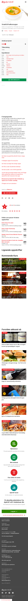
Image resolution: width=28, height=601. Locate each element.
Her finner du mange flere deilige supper (11, 163)
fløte (7, 74)
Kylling (5, 30)
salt (7, 69)
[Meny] (25, 2)
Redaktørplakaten (15, 533)
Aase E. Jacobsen (6, 520)
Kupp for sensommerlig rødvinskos (11, 381)
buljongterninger (10, 58)
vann (7, 57)
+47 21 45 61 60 (8, 557)
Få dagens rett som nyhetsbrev (9, 183)
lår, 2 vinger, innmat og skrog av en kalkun (15, 55)
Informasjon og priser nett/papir (9, 546)
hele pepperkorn (9, 71)
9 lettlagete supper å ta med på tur (10, 160)
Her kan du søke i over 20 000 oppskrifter (11, 169)
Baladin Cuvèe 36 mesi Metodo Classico (12, 234)
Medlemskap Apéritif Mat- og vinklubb (10, 551)
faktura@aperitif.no (6, 580)
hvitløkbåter (9, 60)
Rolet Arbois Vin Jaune (7, 222)
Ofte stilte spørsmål (6, 560)
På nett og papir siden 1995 (8, 542)
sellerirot (8, 65)
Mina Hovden (5, 529)
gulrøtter (8, 64)
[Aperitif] (7, 2)
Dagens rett (16, 30)
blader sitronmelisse (10, 72)
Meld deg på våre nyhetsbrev (8, 564)
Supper (10, 30)
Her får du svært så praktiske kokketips (11, 166)
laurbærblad (9, 67)
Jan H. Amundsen (6, 524)
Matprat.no (9, 189)
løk (7, 62)
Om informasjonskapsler (7, 536)
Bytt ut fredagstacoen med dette (11, 416)
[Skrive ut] (13, 198)
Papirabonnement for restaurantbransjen (11, 550)
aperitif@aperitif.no (6, 556)
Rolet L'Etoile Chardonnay (8, 228)
